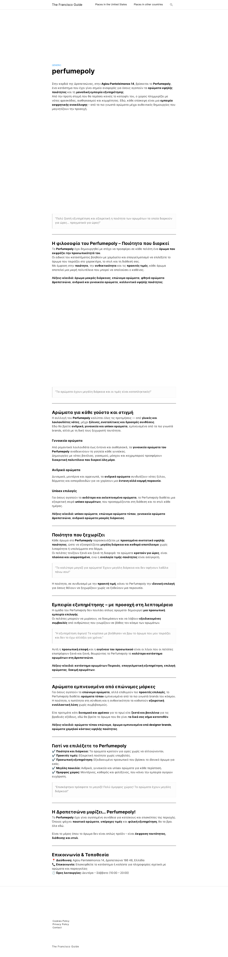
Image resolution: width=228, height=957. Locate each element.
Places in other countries (148, 4)
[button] (171, 4)
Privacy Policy (61, 924)
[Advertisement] (114, 34)
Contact (57, 927)
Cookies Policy (61, 921)
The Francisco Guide (67, 4)
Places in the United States (111, 4)
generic (56, 65)
